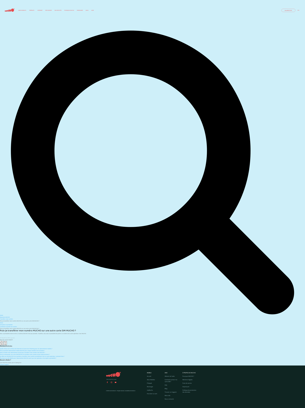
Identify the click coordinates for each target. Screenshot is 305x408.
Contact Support (4, 364)
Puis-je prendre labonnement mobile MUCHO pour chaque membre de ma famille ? (22, 350)
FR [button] (298, 10)
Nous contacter (169, 399)
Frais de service (187, 383)
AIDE (92, 10)
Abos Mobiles (151, 380)
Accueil (149, 376)
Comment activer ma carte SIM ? (171, 380)
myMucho (150, 390)
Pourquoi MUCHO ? (188, 376)
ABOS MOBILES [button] (22, 10)
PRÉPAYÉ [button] (31, 10)
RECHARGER (48, 10)
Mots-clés (167, 395)
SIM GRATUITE (58, 10)
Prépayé (149, 383)
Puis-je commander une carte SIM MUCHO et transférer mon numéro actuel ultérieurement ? (25, 354)
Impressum (185, 387)
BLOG (87, 10)
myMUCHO (288, 10)
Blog (166, 388)
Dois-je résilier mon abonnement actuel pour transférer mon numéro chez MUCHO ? (22, 352)
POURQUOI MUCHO (69, 10)
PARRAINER (80, 10)
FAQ (166, 385)
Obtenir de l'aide (170, 376)
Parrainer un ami (152, 394)
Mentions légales (187, 380)
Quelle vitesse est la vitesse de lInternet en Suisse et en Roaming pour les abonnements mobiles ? (26, 348)
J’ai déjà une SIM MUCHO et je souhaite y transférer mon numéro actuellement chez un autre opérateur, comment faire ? (32, 356)
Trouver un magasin (171, 392)
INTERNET (39, 10)
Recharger (150, 387)
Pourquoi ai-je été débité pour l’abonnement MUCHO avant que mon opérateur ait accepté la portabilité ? (28, 358)
